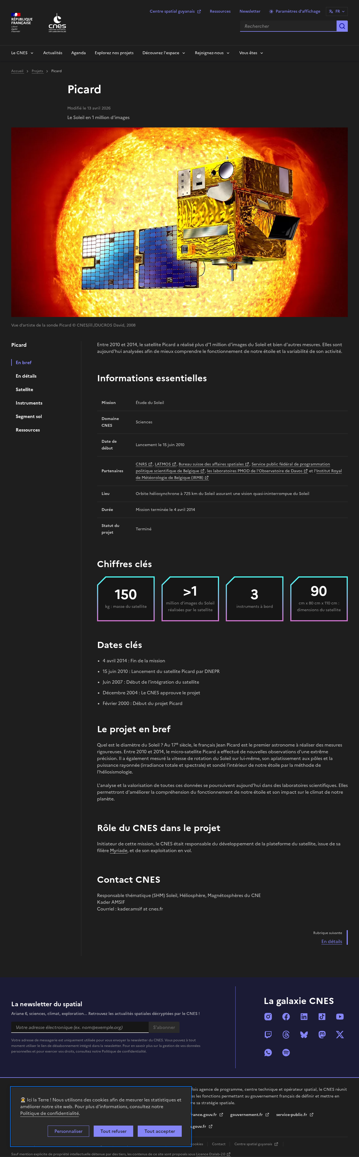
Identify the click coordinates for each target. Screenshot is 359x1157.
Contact (219, 1144)
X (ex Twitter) (340, 1034)
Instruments (29, 403)
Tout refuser (113, 1131)
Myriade (118, 850)
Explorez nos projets (114, 53)
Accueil (17, 71)
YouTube (340, 1016)
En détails (26, 376)
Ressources (220, 11)
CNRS (141, 464)
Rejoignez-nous (209, 53)
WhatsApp (268, 1052)
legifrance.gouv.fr (200, 1115)
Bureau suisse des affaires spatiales (211, 464)
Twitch (268, 1034)
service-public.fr (292, 1115)
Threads (286, 1034)
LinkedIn (304, 1016)
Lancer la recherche (342, 26)
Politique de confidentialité (49, 1113)
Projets (38, 71)
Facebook (286, 1016)
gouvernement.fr (247, 1115)
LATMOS (163, 464)
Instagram (268, 1016)
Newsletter (250, 11)
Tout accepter (159, 1131)
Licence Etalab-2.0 (210, 1154)
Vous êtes (248, 53)
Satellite (24, 389)
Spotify (286, 1052)
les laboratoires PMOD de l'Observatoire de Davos (254, 471)
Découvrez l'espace (160, 53)
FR (337, 11)
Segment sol (29, 416)
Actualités (52, 53)
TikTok (322, 1016)
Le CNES (19, 53)
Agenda (78, 53)
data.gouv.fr (195, 1126)
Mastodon (322, 1034)
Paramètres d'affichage (298, 11)
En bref (24, 362)
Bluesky (304, 1034)
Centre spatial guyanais (172, 11)
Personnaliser (68, 1131)
